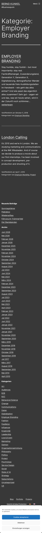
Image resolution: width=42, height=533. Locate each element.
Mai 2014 (5, 373)
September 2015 (9, 369)
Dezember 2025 (8, 246)
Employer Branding (22, 115)
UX (3, 486)
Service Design (8, 465)
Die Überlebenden (9, 222)
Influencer (6, 427)
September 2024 (9, 263)
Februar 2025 (7, 253)
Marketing (6, 441)
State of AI (6, 472)
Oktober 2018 (7, 352)
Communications (9, 407)
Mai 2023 (6, 304)
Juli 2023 (5, 297)
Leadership (6, 434)
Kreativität (6, 431)
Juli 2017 (5, 359)
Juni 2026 (6, 232)
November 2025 (9, 249)
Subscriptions (7, 479)
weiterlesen (7, 105)
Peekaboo (6, 212)
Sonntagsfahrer (8, 208)
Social (4, 469)
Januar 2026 (7, 242)
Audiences (6, 390)
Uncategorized (8, 482)
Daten (4, 410)
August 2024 (7, 266)
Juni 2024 (6, 273)
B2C (3, 397)
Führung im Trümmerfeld (12, 219)
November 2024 (9, 256)
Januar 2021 (7, 332)
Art (3, 386)
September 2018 (9, 356)
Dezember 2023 (8, 287)
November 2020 (9, 335)
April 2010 (6, 376)
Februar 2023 (7, 311)
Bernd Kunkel (11, 3)
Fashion (5, 421)
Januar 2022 (7, 325)
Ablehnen (21, 523)
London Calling (14, 137)
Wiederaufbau (7, 215)
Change (5, 403)
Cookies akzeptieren (21, 517)
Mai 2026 (6, 236)
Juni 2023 (6, 301)
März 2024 (6, 280)
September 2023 (9, 291)
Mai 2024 (6, 277)
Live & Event (7, 438)
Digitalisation (7, 414)
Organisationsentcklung (12, 448)
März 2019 (6, 342)
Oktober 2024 (8, 260)
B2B (3, 393)
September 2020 (9, 339)
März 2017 (6, 363)
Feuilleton (6, 424)
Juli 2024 (5, 270)
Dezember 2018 (8, 345)
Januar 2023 (7, 315)
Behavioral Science (10, 400)
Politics (5, 455)
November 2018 (8, 349)
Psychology (7, 462)
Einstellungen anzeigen (21, 528)
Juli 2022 (5, 318)
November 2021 (8, 328)
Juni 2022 (6, 321)
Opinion (5, 445)
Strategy (5, 475)
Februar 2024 (7, 284)
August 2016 (7, 366)
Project (33, 175)
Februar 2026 (7, 239)
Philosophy (6, 451)
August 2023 (7, 294)
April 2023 (6, 308)
